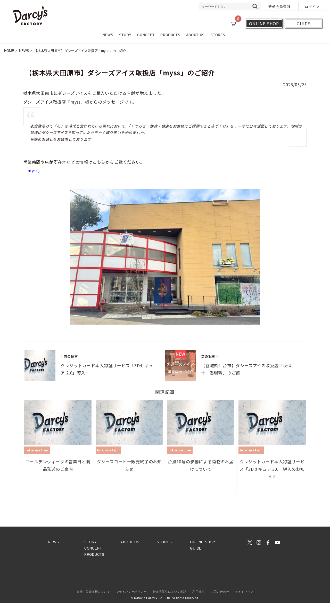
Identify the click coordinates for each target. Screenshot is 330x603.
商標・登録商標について (93, 591)
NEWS (108, 35)
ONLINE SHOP (202, 542)
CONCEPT (145, 35)
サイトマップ (244, 591)
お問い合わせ (220, 591)
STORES (217, 35)
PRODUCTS (170, 35)
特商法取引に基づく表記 (169, 591)
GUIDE (196, 548)
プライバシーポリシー (131, 591)
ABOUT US (195, 35)
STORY (125, 35)
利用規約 (198, 591)
